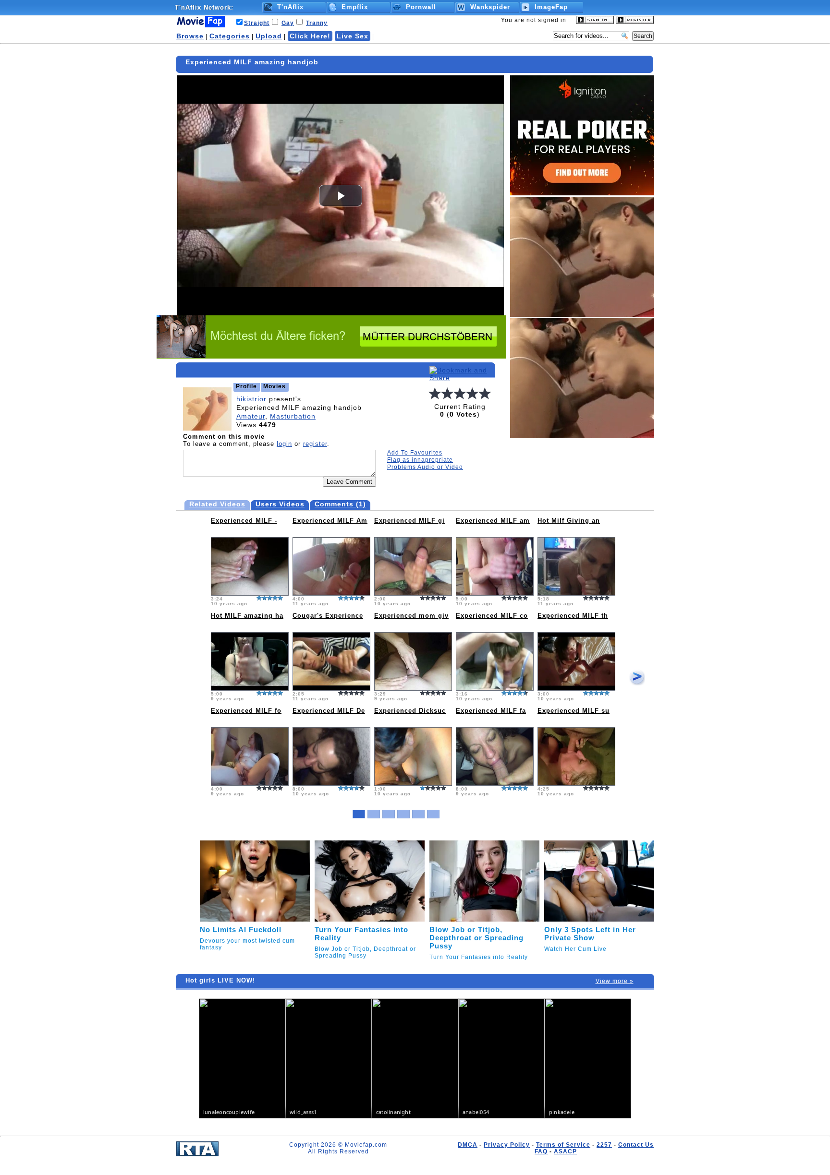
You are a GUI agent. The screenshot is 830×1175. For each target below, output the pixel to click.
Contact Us (636, 1144)
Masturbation (293, 416)
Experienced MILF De (329, 710)
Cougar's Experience (328, 615)
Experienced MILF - (244, 520)
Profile (246, 386)
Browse (190, 36)
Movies (274, 386)
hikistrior (251, 399)
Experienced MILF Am (330, 520)
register (315, 443)
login (284, 443)
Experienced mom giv (411, 615)
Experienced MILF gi (409, 520)
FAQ (541, 1151)
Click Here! (310, 36)
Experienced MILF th (572, 615)
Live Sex (352, 36)
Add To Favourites (414, 452)
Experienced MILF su (573, 710)
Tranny (317, 23)
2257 (604, 1144)
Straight (256, 23)
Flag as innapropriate (420, 459)
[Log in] (595, 22)
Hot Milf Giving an (568, 520)
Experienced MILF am (493, 520)
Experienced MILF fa (491, 710)
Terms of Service (563, 1144)
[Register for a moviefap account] (635, 22)
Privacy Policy (507, 1144)
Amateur (250, 416)
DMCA (467, 1144)
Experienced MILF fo (246, 710)
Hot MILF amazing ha (247, 615)
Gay (287, 23)
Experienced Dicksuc (410, 710)
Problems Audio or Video (425, 467)
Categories (229, 36)
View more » (615, 981)
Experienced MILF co (492, 615)
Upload (269, 36)
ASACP (565, 1151)
